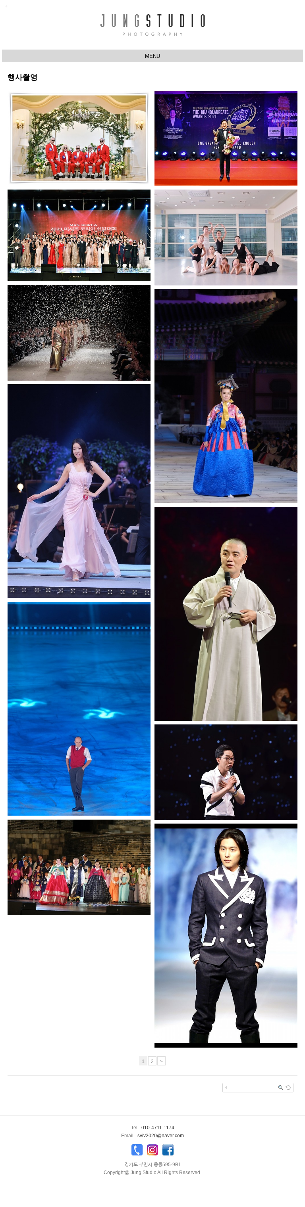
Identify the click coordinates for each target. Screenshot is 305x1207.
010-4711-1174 (157, 1127)
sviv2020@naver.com (160, 1135)
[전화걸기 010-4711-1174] (137, 1152)
